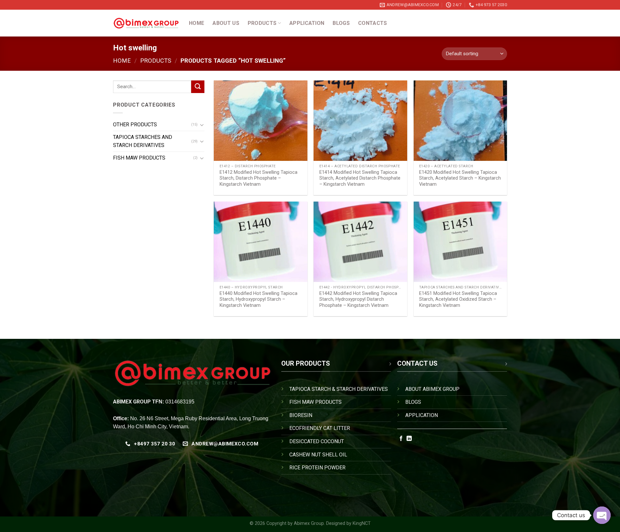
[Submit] (197, 86)
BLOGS (413, 402)
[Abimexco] (146, 23)
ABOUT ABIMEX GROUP (432, 389)
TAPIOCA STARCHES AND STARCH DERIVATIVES (142, 141)
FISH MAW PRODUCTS (139, 158)
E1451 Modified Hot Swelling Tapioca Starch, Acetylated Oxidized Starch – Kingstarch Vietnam (458, 299)
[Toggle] (201, 125)
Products (262, 23)
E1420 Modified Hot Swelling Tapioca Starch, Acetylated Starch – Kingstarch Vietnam (460, 178)
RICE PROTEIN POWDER (317, 467)
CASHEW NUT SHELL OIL (318, 455)
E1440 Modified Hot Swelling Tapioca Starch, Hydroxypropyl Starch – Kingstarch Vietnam (258, 299)
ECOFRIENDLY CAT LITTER (319, 428)
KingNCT (362, 523)
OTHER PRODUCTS (135, 124)
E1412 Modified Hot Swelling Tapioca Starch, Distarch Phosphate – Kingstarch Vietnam (258, 178)
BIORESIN (300, 415)
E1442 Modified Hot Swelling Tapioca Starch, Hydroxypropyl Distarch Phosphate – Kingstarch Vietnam (358, 299)
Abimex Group (309, 523)
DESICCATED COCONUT (316, 441)
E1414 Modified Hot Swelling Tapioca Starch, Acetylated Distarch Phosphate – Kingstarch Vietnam (359, 178)
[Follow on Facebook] (401, 439)
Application (307, 23)
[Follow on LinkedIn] (409, 439)
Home (196, 23)
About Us (225, 23)
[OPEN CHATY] (602, 515)
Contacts (372, 23)
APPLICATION (421, 415)
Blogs (341, 23)
